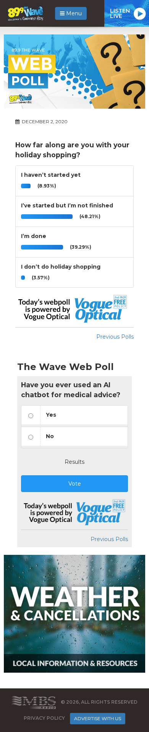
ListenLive (120, 13)
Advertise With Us (97, 718)
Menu (73, 13)
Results (74, 461)
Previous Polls (115, 336)
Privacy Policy (44, 718)
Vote (74, 483)
